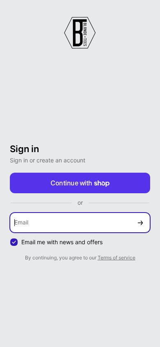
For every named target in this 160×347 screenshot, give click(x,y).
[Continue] (140, 222)
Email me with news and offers (62, 241)
